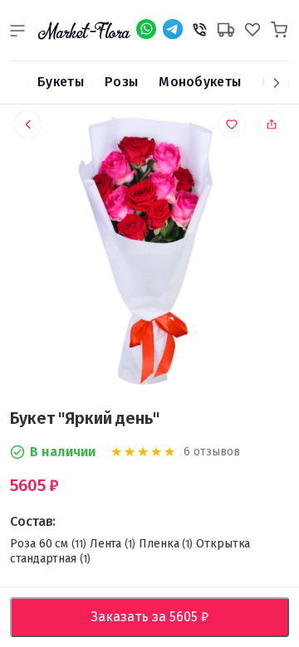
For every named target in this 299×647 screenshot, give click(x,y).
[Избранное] (252, 27)
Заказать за (162, 617)
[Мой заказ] (226, 27)
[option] (149, 253)
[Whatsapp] (146, 29)
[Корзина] (279, 27)
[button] (17, 30)
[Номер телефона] (199, 27)
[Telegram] (173, 29)
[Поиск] (17, 82)
